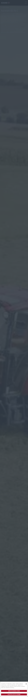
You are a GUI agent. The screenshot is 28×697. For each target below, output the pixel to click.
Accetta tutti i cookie (14, 694)
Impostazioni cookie (14, 691)
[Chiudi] (26, 684)
